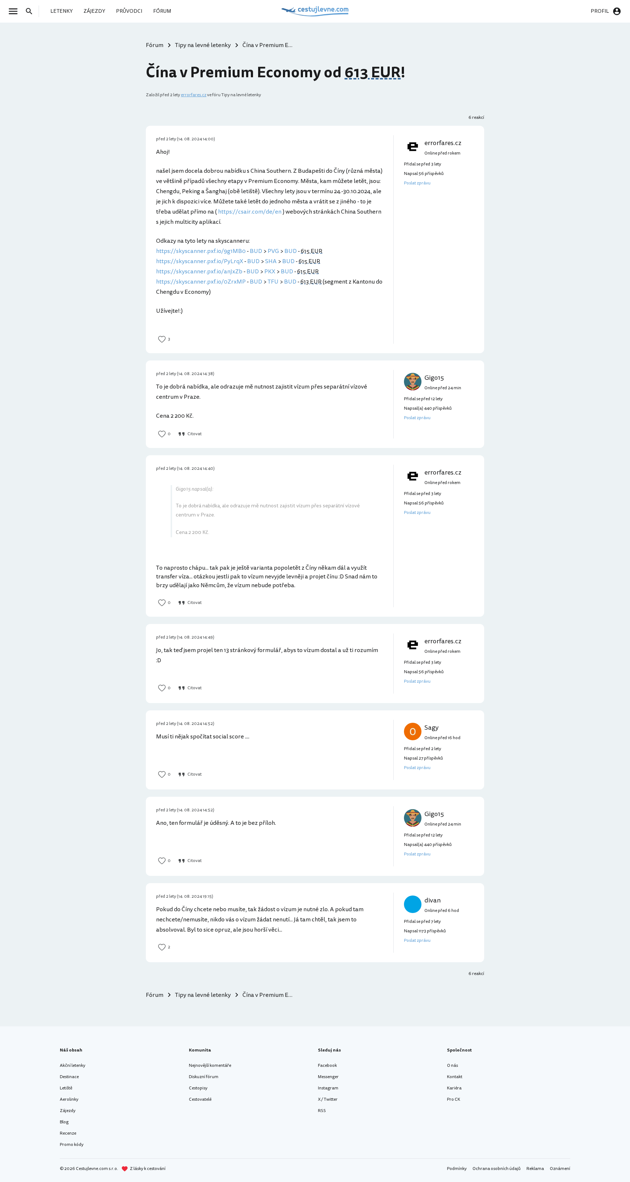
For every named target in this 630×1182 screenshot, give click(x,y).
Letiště (66, 1088)
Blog (64, 1122)
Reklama (535, 1169)
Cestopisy (198, 1088)
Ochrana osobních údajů (496, 1169)
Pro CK (453, 1099)
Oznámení (560, 1169)
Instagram (328, 1088)
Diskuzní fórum (203, 1077)
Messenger (328, 1077)
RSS (322, 1111)
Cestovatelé (200, 1099)
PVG (273, 251)
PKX (269, 271)
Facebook (327, 1065)
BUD (256, 251)
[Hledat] (31, 11)
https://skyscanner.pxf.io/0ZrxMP (201, 281)
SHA (271, 261)
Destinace (69, 1077)
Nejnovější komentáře (210, 1065)
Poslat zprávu (417, 183)
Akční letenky (72, 1065)
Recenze (68, 1133)
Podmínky (457, 1169)
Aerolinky (69, 1099)
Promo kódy (71, 1145)
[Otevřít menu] (15, 11)
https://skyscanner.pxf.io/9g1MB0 (201, 251)
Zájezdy (67, 1111)
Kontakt (454, 1077)
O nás (452, 1065)
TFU (273, 281)
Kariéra (454, 1088)
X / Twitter (328, 1099)
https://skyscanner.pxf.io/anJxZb (199, 271)
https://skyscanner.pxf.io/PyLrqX (199, 261)
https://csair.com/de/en (249, 211)
